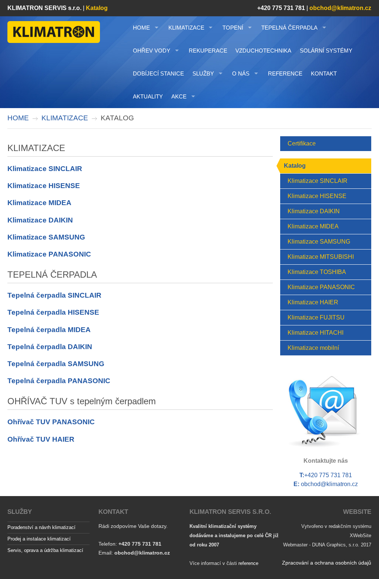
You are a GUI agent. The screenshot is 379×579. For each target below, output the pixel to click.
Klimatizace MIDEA (39, 203)
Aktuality (148, 96)
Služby (203, 73)
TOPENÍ (232, 27)
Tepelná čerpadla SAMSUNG (55, 364)
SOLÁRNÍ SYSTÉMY (326, 50)
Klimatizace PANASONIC (49, 254)
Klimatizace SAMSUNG (46, 237)
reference (248, 563)
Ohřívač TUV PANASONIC (51, 422)
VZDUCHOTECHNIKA (263, 50)
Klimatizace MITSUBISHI (321, 257)
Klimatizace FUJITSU (316, 317)
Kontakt (324, 73)
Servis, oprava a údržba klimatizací (45, 550)
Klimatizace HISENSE (43, 186)
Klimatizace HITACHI (315, 332)
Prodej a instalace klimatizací (39, 539)
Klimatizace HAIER (313, 302)
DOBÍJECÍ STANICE (158, 73)
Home (141, 27)
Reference (285, 73)
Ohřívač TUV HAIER (40, 439)
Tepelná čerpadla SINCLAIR (54, 295)
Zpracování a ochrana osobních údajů (326, 563)
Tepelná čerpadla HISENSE (53, 312)
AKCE (179, 96)
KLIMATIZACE (186, 27)
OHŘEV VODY (151, 50)
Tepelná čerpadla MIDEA (49, 330)
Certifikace (302, 143)
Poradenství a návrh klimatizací (41, 527)
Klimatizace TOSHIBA (317, 272)
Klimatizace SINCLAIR (44, 169)
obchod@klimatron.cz (329, 484)
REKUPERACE (208, 50)
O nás (240, 73)
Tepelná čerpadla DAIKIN (49, 347)
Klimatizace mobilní (313, 348)
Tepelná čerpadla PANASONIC (58, 381)
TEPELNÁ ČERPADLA (289, 27)
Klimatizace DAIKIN (40, 220)
